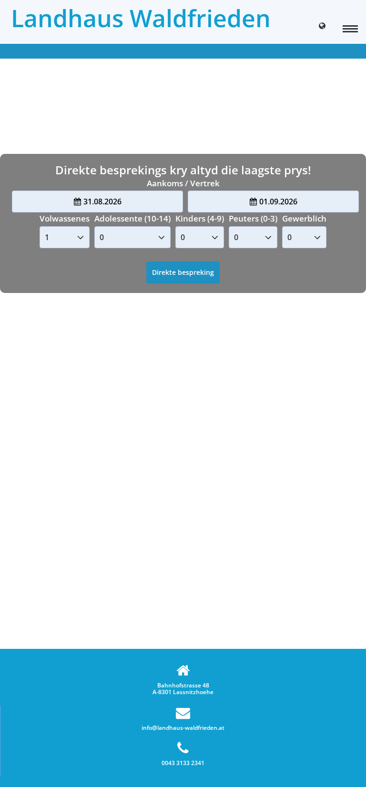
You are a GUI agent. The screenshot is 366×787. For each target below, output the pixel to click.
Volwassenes (65, 218)
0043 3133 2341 (183, 763)
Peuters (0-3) (253, 218)
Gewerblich (304, 218)
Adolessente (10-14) (132, 218)
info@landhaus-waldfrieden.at (183, 727)
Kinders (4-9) (199, 218)
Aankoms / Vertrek (183, 183)
